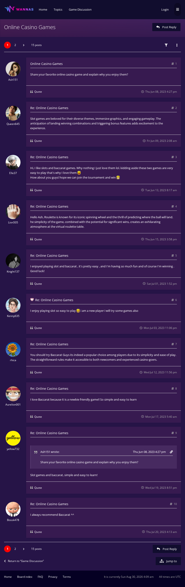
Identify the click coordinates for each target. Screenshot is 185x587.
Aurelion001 (13, 404)
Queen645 (13, 124)
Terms (67, 577)
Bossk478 (13, 520)
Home (8, 577)
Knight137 (13, 271)
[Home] (18, 9)
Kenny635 (13, 316)
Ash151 (13, 80)
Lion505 (13, 222)
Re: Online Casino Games (49, 108)
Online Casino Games (30, 27)
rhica (13, 360)
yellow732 (13, 449)
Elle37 (13, 173)
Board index (24, 577)
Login (165, 9)
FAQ (40, 577)
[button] (24, 45)
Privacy (52, 577)
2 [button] (15, 45)
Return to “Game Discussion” (26, 561)
